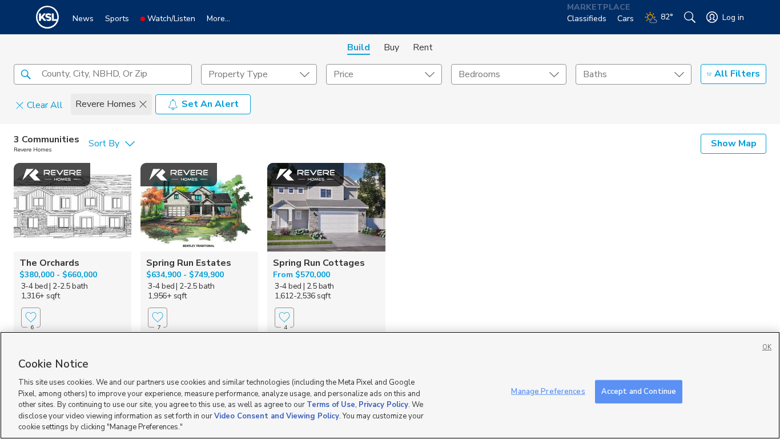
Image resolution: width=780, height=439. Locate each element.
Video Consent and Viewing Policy (276, 416)
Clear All (45, 104)
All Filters (737, 73)
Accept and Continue (638, 391)
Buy (391, 47)
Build (358, 47)
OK (766, 347)
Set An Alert (210, 104)
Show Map (734, 143)
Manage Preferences (548, 391)
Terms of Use (331, 405)
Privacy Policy (383, 405)
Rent (423, 47)
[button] (25, 73)
